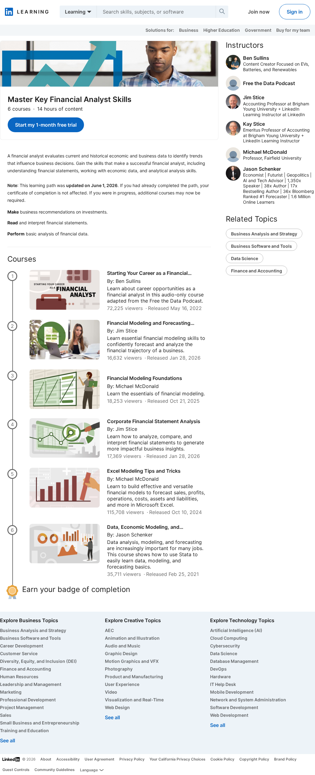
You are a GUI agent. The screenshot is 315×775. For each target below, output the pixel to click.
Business (188, 30)
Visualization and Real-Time (134, 699)
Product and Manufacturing (134, 676)
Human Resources (19, 676)
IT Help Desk (223, 684)
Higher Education (221, 30)
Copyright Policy (254, 759)
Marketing (11, 692)
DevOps (218, 668)
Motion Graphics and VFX (132, 661)
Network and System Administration (248, 699)
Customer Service (19, 653)
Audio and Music (122, 645)
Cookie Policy (222, 759)
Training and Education (24, 730)
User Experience (122, 684)
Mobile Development (231, 692)
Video (111, 692)
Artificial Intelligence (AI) (236, 630)
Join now (258, 12)
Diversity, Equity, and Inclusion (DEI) (38, 661)
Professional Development (28, 699)
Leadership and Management (30, 684)
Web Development (229, 715)
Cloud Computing (228, 638)
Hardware (220, 676)
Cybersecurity (225, 645)
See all (7, 740)
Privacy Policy (132, 759)
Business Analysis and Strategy (264, 233)
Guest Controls (16, 769)
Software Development (234, 707)
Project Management (22, 707)
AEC (109, 630)
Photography (119, 668)
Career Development (21, 645)
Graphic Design (121, 653)
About (45, 759)
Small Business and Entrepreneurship (39, 722)
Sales (5, 715)
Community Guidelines (54, 769)
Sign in (295, 12)
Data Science (244, 258)
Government (258, 30)
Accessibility (68, 759)
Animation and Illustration (132, 638)
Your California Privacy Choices (177, 759)
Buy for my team (293, 30)
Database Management (234, 661)
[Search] (222, 12)
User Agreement (99, 759)
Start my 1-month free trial (46, 125)
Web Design (117, 707)
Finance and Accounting (256, 270)
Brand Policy (285, 759)
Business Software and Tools (261, 246)
